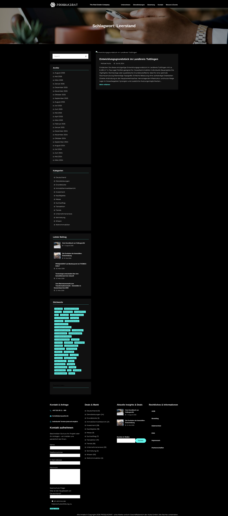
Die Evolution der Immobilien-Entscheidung (72, 254)
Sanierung (71, 364)
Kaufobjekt (58, 345)
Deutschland (61, 177)
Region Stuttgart (70, 358)
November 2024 (61, 135)
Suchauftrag (60, 203)
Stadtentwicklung (60, 367)
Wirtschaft (77, 370)
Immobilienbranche (61, 324)
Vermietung (60, 217)
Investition (58, 342)
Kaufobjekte (60, 196)
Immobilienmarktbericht (66, 188)
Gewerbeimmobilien (61, 318)
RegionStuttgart (60, 361)
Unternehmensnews (64, 214)
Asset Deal (58, 309)
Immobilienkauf (78, 330)
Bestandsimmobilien (71, 309)
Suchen (140, 440)
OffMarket (58, 352)
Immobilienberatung (72, 321)
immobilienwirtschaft (62, 339)
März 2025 (59, 120)
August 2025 (60, 102)
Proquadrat (74, 355)
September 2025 (61, 98)
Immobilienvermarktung (63, 336)
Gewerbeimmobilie (77, 315)
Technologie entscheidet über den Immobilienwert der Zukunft (67, 275)
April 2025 (59, 116)
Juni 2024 (59, 153)
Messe (58, 199)
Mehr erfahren (104, 84)
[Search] (85, 56)
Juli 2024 (58, 149)
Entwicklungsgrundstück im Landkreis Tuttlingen (128, 59)
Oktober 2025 (60, 95)
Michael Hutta (59, 349)
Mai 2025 (58, 113)
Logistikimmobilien (71, 345)
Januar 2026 (59, 84)
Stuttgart (72, 367)
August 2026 (60, 73)
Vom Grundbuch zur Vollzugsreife (73, 243)
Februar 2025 (60, 124)
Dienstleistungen (63, 181)
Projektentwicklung (61, 355)
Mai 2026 (58, 76)
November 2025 (61, 91)
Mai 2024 (58, 156)
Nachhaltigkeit (71, 349)
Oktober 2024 (60, 138)
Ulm (69, 370)
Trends (58, 210)
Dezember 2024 (61, 131)
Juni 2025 (58, 109)
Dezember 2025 (61, 87)
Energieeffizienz (80, 312)
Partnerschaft (69, 352)
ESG (56, 315)
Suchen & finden (123, 437)
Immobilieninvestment (62, 330)
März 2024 (59, 160)
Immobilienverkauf (75, 333)
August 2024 (60, 145)
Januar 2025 (59, 127)
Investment (60, 192)
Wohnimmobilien (63, 225)
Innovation (75, 339)
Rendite (71, 361)
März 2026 (59, 80)
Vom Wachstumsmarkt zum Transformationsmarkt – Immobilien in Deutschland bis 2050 (67, 286)
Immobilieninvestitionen (63, 327)
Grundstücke (61, 185)
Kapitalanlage (79, 342)
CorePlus (58, 312)
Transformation (60, 370)
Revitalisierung (60, 364)
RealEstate (58, 358)
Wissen (59, 221)
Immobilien (58, 321)
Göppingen (74, 318)
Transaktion (60, 206)
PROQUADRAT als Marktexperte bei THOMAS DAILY (70, 265)
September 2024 (61, 142)
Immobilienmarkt (60, 333)
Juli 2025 (58, 106)
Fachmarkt (64, 315)
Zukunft (71, 373)
